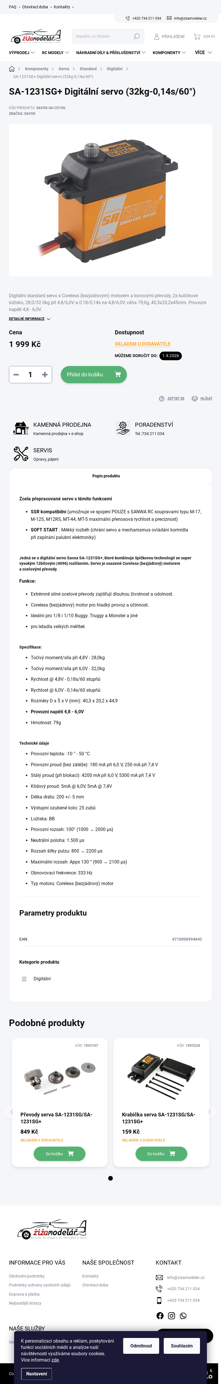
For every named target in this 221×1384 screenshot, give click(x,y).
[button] (110, 1178)
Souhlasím (182, 1346)
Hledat (136, 36)
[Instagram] (171, 1314)
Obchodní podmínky (27, 1276)
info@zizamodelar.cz (186, 1277)
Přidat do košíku (85, 374)
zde (55, 1360)
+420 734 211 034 (183, 1288)
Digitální (42, 978)
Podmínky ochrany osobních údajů (40, 1285)
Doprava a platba (24, 1294)
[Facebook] (160, 1314)
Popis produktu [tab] (106, 476)
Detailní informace (27, 319)
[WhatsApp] (183, 1314)
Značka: (22, 114)
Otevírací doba (35, 7)
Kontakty (62, 7)
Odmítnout (141, 1346)
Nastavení (36, 1374)
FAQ (12, 7)
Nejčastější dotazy (25, 1303)
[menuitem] (22, 52)
